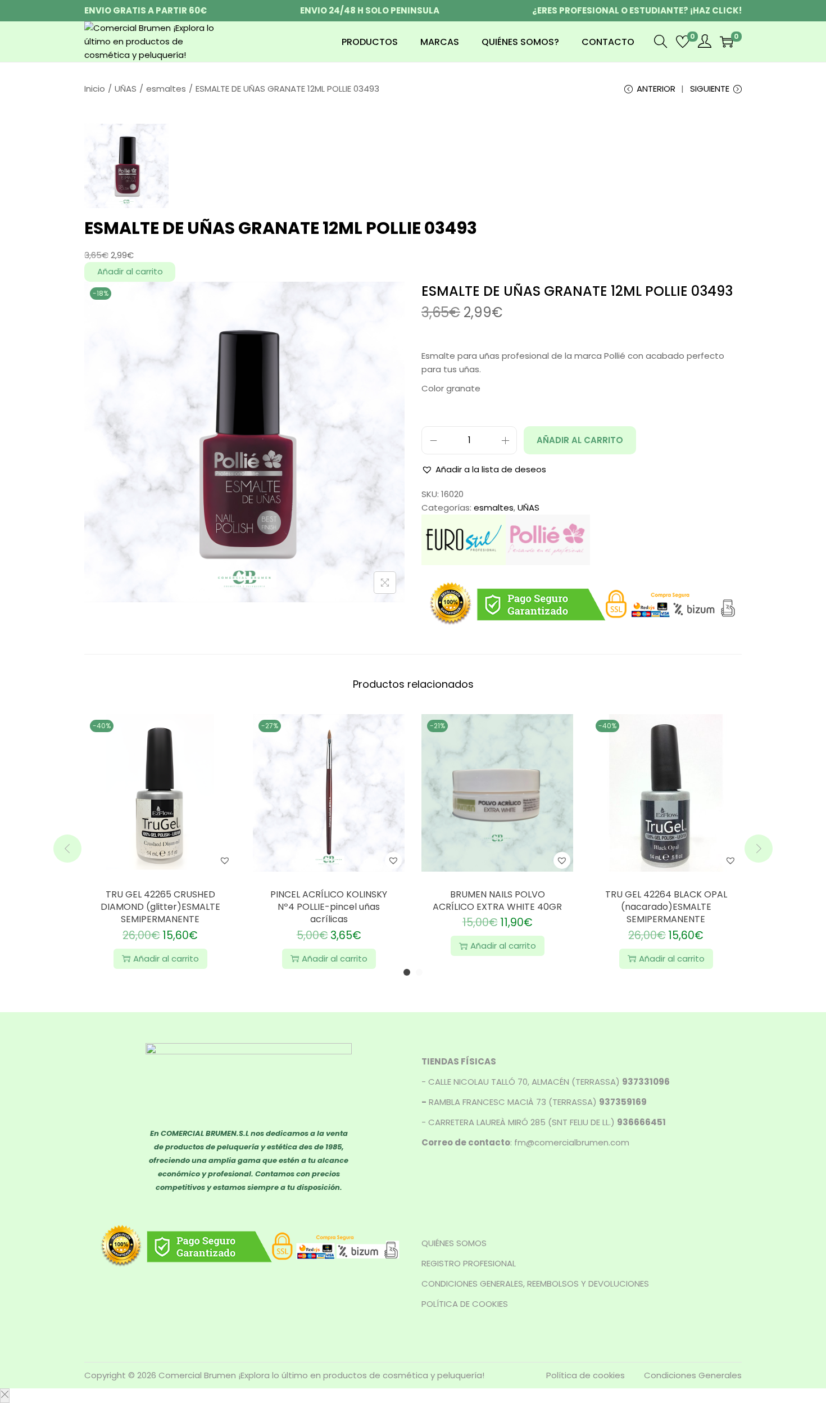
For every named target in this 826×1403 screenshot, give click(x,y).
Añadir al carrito (130, 271)
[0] (682, 41)
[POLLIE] (548, 539)
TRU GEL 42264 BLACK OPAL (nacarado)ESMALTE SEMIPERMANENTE (666, 907)
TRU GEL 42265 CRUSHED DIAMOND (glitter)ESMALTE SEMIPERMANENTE (160, 907)
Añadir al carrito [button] (166, 958)
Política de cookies (585, 1375)
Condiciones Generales (693, 1375)
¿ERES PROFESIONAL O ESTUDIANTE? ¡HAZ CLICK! (637, 10)
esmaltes (166, 88)
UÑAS (126, 88)
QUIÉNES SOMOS (454, 1243)
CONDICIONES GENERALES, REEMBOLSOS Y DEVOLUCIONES (535, 1283)
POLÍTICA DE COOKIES (464, 1304)
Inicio (94, 88)
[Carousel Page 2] (419, 972)
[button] (483, 469)
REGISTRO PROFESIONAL (468, 1263)
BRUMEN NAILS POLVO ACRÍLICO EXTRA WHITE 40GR (497, 900)
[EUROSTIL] (463, 539)
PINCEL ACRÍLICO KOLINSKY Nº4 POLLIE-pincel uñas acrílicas (328, 907)
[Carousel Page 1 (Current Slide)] (406, 972)
